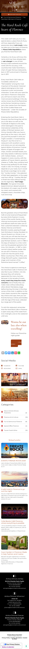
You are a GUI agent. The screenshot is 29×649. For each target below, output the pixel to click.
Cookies (13, 637)
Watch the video (16, 343)
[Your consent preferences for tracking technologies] (26, 646)
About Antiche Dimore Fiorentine (11, 412)
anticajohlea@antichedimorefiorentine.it (14, 588)
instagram (7, 368)
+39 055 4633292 (15, 586)
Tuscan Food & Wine (10, 430)
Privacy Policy (6, 637)
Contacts (9, 6)
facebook (6, 365)
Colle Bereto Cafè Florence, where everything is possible (12, 522)
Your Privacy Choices (13, 644)
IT (16, 6)
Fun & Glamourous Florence (12, 17)
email (20, 368)
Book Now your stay (15, 14)
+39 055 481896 (15, 605)
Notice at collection (8, 647)
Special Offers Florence (11, 426)
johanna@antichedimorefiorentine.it (14, 607)
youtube (21, 365)
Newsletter (19, 637)
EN (18, 6)
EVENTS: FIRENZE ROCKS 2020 (13, 461)
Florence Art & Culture (11, 417)
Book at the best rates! (18, 384)
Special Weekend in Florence (15, 399)
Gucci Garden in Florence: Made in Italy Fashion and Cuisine (14, 553)
